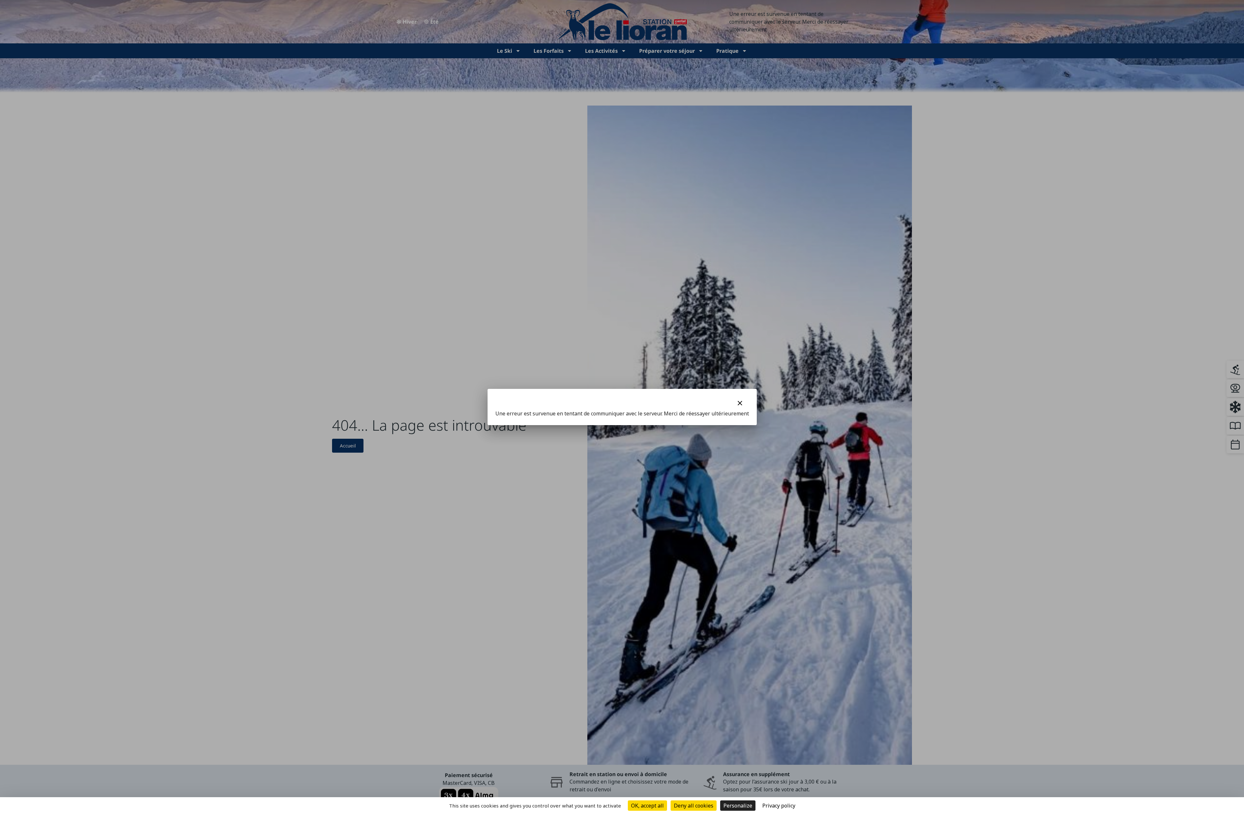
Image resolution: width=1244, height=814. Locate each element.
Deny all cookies (693, 805)
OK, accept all (647, 805)
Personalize (737, 805)
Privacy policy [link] (778, 805)
